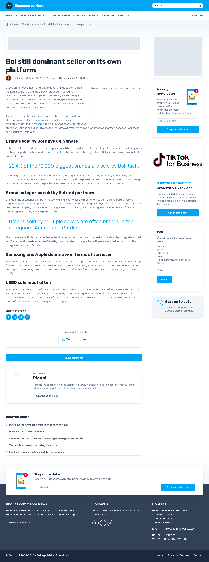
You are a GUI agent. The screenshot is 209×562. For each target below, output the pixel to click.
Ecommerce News (30, 6)
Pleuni (39, 378)
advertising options (69, 514)
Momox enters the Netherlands (26, 431)
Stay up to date (176, 129)
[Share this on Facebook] (8, 317)
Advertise (108, 15)
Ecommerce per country (30, 15)
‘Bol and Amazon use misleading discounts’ (33, 445)
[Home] (8, 24)
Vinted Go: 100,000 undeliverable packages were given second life (46, 438)
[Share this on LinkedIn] (15, 317)
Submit (164, 279)
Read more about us (20, 522)
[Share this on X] (21, 317)
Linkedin (182, 307)
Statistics (82, 78)
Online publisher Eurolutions (53, 555)
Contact (198, 555)
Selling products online (67, 15)
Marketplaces (67, 78)
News (9, 15)
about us (39, 514)
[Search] (199, 5)
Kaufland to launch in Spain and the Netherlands (36, 452)
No (84, 339)
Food (161, 256)
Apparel (162, 246)
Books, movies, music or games (174, 260)
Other (162, 263)
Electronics (164, 253)
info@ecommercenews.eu (179, 528)
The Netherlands (31, 24)
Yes (68, 339)
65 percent (54, 152)
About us (124, 15)
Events (93, 15)
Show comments (74, 357)
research (39, 124)
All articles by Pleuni (47, 396)
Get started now (177, 212)
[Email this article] (27, 317)
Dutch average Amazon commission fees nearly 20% (38, 424)
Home (159, 555)
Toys (161, 249)
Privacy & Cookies (178, 555)
